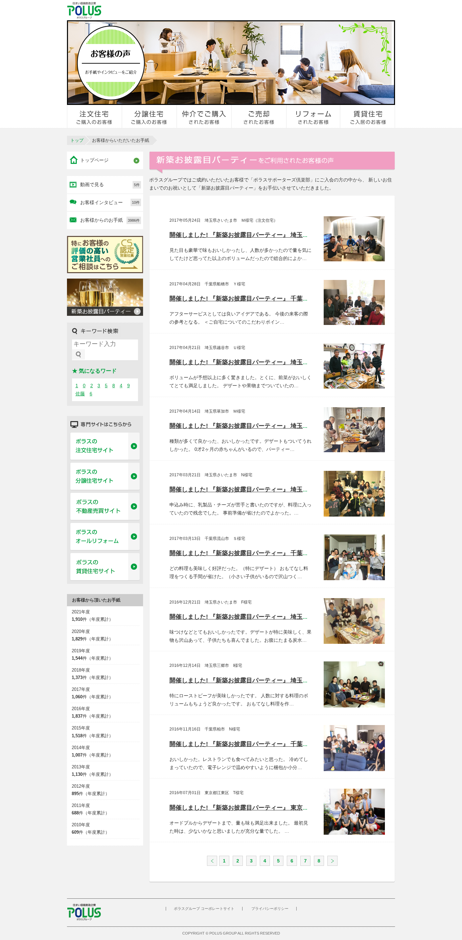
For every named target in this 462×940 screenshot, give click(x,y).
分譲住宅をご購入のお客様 (149, 116)
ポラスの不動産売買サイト (105, 507)
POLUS (84, 912)
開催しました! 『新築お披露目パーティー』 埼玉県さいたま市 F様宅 (265, 616)
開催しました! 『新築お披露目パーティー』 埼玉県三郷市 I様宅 (258, 680)
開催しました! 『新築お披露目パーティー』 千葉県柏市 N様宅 (259, 744)
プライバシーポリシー (269, 908)
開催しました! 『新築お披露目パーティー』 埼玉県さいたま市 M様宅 (266, 235)
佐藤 (80, 393)
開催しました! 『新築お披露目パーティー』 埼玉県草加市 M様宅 (259, 425)
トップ (77, 140)
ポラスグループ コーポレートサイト (204, 908)
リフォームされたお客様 (313, 116)
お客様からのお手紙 (110, 220)
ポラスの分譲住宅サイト (105, 476)
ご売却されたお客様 (259, 116)
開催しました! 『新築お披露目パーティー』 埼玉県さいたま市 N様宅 (265, 489)
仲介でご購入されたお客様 (204, 116)
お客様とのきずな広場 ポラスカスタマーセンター (160, 10)
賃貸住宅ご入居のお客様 (368, 116)
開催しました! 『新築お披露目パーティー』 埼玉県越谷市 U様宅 (259, 362)
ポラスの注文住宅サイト (105, 446)
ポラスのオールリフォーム (105, 537)
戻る (212, 861)
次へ (332, 861)
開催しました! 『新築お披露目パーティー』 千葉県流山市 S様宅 (259, 553)
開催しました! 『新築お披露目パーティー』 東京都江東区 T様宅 (262, 807)
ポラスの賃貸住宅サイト (105, 567)
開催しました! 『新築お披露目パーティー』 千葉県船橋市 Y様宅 (259, 298)
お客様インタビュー (110, 202)
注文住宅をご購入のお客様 (94, 116)
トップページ (94, 160)
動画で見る (110, 184)
